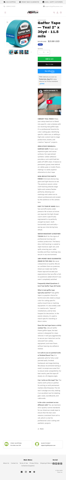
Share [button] (41, 429)
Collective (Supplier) (28, 465)
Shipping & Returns (46, 463)
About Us (6, 463)
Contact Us (14, 463)
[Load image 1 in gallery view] (11, 52)
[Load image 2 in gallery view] (16, 52)
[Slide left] (7, 52)
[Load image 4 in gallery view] (26, 52)
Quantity (40, 48)
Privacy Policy (34, 463)
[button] (5, 12)
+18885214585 (10, 6)
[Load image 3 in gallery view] (21, 52)
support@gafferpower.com (54, 6)
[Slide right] (31, 52)
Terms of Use (24, 463)
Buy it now (49, 64)
